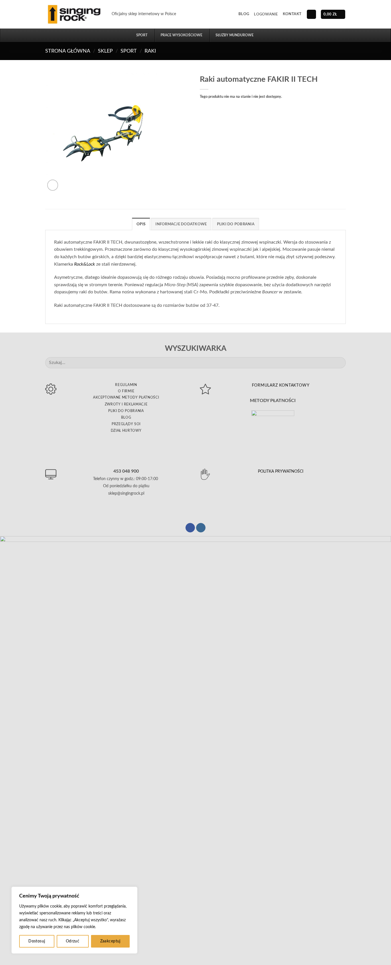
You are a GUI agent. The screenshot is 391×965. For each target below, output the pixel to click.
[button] (266, 14)
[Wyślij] (339, 362)
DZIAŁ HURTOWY (126, 430)
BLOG (126, 417)
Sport (129, 51)
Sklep (105, 51)
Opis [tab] (141, 224)
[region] (74, 920)
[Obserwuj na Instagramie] (201, 528)
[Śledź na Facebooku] (190, 528)
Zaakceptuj (110, 941)
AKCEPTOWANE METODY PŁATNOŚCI (126, 397)
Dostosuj (36, 941)
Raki (150, 51)
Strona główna (67, 51)
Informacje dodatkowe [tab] (181, 224)
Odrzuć (73, 941)
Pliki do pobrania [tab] (235, 224)
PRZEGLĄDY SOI (126, 424)
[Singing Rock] (74, 14)
